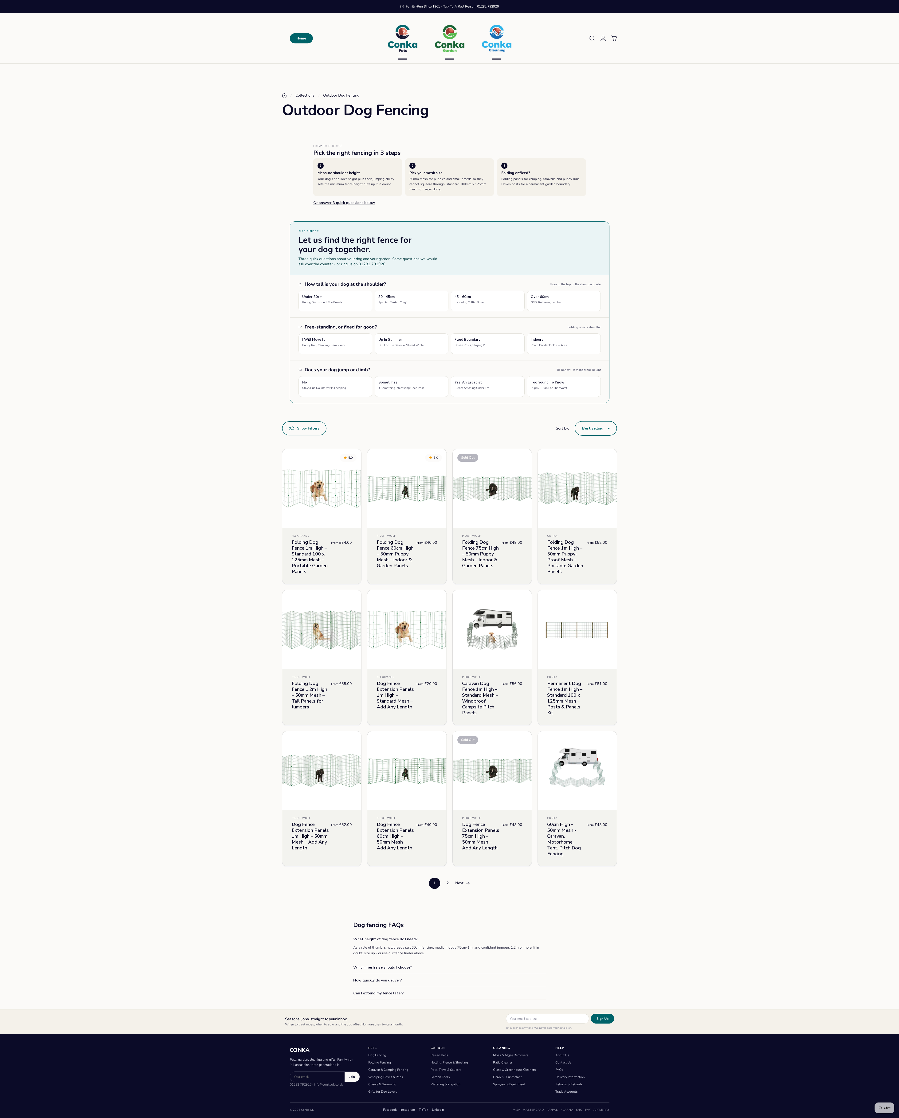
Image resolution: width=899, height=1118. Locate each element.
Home (301, 38)
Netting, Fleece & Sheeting (449, 1062)
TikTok (423, 1109)
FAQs (559, 1069)
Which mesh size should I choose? (382, 967)
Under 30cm (322, 299)
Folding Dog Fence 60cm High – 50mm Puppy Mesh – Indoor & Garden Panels (395, 554)
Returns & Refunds (569, 1084)
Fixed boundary (471, 342)
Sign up (602, 1018)
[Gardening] (450, 38)
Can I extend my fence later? (378, 993)
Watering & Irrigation (445, 1084)
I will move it (323, 342)
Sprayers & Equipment (509, 1084)
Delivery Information (570, 1077)
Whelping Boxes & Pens (385, 1077)
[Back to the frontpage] (284, 95)
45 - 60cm (470, 299)
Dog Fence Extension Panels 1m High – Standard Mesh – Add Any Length (395, 695)
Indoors (549, 342)
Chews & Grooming (382, 1084)
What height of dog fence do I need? (385, 939)
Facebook (390, 1109)
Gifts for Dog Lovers (382, 1091)
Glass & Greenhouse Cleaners (514, 1069)
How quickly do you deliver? (377, 980)
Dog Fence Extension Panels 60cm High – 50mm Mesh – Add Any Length (395, 836)
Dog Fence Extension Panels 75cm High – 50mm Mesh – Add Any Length (480, 836)
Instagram (407, 1109)
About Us (562, 1055)
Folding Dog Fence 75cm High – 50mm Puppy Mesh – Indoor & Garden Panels (480, 554)
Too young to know (549, 385)
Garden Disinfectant (507, 1077)
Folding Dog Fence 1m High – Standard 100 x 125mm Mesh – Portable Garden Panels (310, 557)
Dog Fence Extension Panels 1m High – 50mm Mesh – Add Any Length (310, 836)
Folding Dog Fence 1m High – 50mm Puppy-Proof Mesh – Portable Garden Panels (565, 557)
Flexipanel (300, 536)
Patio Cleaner (502, 1062)
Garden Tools (440, 1077)
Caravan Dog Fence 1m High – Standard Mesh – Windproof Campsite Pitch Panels (480, 698)
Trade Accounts (566, 1091)
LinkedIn (438, 1109)
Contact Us (563, 1062)
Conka (552, 536)
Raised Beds (439, 1055)
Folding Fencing (379, 1062)
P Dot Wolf (386, 536)
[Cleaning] (497, 38)
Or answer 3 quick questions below (344, 202)
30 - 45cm (392, 299)
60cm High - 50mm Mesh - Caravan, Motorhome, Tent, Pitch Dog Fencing (564, 839)
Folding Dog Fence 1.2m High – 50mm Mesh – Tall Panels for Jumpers (309, 695)
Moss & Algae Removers (510, 1055)
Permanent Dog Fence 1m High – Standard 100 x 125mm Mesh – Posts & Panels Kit (564, 698)
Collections (304, 95)
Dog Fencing (377, 1055)
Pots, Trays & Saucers (446, 1069)
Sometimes (401, 385)
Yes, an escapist (472, 385)
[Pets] (403, 38)
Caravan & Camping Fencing (388, 1069)
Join (352, 1077)
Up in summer (401, 342)
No (324, 385)
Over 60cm (546, 299)
